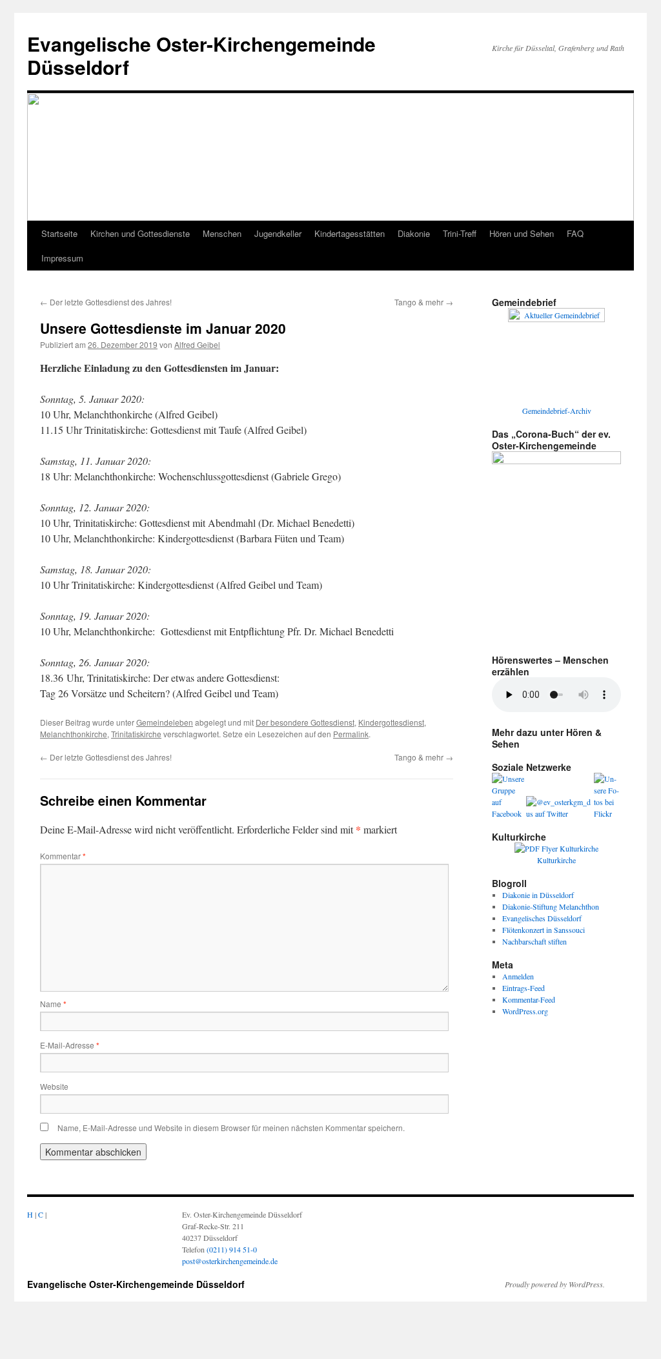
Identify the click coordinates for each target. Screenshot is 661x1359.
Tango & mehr (423, 301)
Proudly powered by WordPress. (555, 1284)
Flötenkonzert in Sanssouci (543, 930)
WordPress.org (525, 1011)
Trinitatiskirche (136, 733)
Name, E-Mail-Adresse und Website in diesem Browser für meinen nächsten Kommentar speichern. (231, 1127)
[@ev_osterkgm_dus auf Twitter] (560, 813)
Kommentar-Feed (528, 999)
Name (53, 1003)
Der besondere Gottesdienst (305, 722)
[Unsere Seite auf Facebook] (509, 813)
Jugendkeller (277, 233)
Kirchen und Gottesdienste (140, 233)
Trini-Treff (459, 233)
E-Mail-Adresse (69, 1044)
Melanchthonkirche (73, 733)
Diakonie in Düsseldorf (538, 895)
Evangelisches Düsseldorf (542, 918)
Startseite (59, 233)
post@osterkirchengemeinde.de (230, 1261)
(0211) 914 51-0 (232, 1249)
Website (54, 1086)
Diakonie (414, 233)
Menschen (222, 233)
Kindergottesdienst (391, 722)
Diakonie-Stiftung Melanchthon (550, 906)
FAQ (575, 233)
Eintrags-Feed (523, 988)
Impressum (62, 258)
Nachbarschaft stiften (534, 941)
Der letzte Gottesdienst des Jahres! (106, 301)
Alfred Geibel (197, 344)
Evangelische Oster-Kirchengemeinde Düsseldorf (201, 55)
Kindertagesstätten (349, 233)
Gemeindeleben (164, 722)
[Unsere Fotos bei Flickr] (607, 813)
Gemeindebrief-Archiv (556, 410)
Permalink (351, 733)
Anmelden (518, 976)
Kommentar (63, 855)
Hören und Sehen (521, 233)
